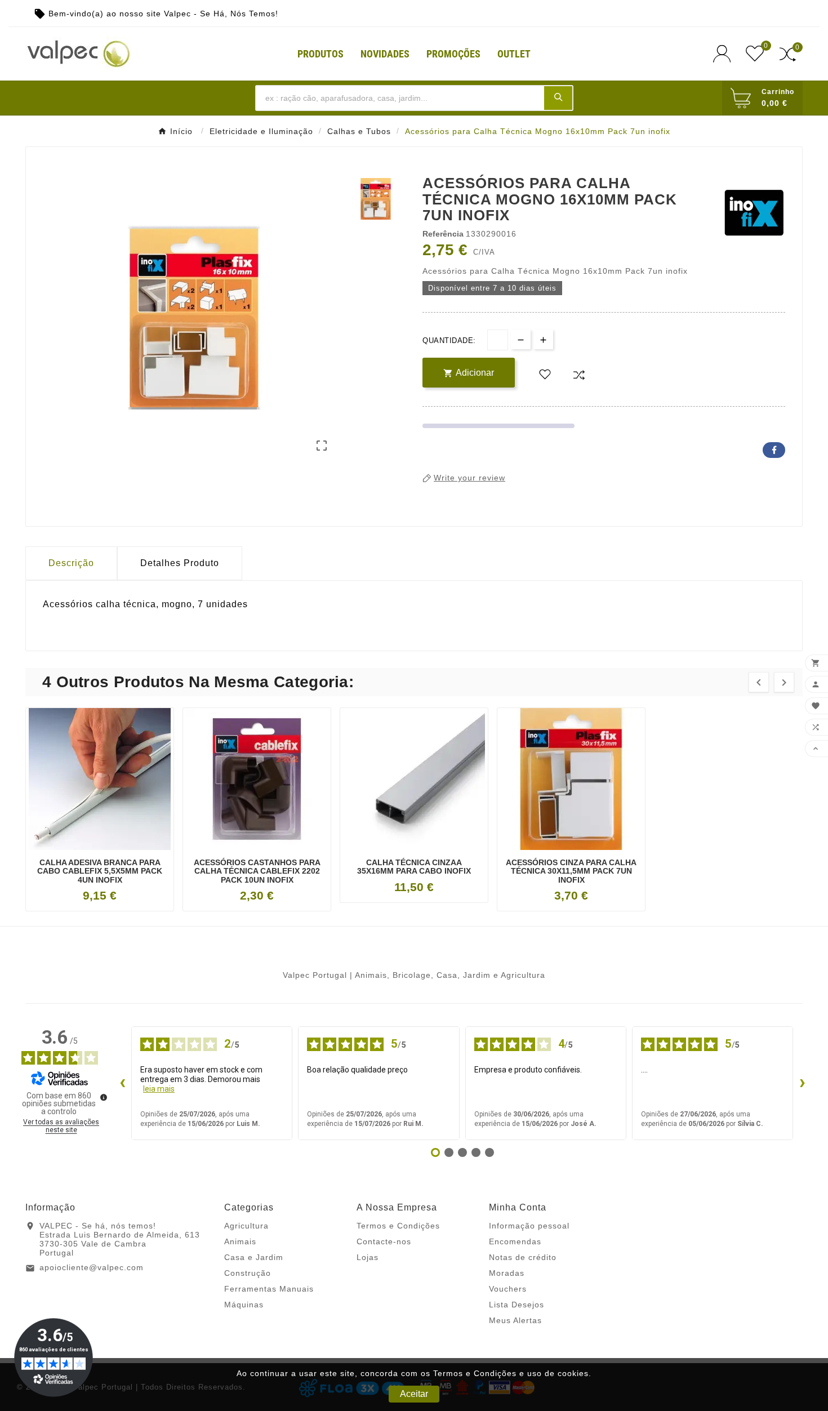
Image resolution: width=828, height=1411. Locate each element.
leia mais (159, 1088)
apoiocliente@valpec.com (91, 1267)
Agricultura (246, 1225)
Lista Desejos (516, 1304)
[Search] (558, 97)
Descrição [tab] (71, 563)
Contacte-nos (384, 1241)
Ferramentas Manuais (269, 1288)
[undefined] (103, 1097)
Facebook (774, 450)
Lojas (368, 1257)
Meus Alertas (515, 1320)
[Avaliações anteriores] (122, 1083)
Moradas (506, 1273)
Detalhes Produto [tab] (179, 563)
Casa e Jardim (253, 1257)
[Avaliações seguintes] (802, 1083)
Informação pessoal (529, 1225)
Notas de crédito (523, 1257)
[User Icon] (725, 54)
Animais (240, 1241)
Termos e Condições (398, 1225)
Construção (247, 1273)
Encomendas (515, 1241)
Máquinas (244, 1304)
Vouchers (508, 1288)
